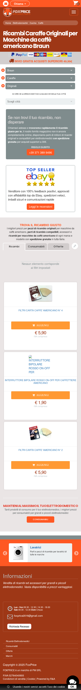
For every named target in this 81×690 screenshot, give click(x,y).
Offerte (58, 246)
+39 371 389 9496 (40, 152)
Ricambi (14, 246)
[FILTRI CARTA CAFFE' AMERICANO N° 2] (40, 436)
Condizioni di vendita (14, 678)
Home (8, 22)
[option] (40, 552)
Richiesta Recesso (19, 626)
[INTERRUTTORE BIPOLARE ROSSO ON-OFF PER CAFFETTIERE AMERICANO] (40, 366)
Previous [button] (5, 553)
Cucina (33, 22)
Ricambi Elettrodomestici (17, 641)
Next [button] (76, 553)
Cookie (31, 678)
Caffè (40, 22)
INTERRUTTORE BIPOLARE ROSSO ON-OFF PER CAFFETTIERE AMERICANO (40, 381)
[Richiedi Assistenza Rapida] (75, 246)
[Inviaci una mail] (5, 3)
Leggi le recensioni (40, 206)
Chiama (19, 4)
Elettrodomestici (20, 22)
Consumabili (36, 246)
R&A (52, 678)
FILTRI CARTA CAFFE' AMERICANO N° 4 (40, 310)
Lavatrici (35, 547)
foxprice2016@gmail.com (28, 615)
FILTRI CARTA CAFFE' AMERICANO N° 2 (40, 449)
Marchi (9, 655)
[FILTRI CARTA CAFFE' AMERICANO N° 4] (40, 296)
